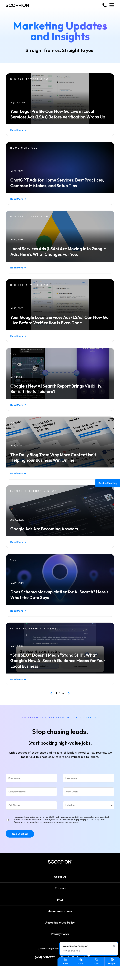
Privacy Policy (60, 934)
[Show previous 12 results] (51, 693)
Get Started (20, 834)
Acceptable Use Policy (60, 922)
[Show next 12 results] (68, 693)
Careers (60, 888)
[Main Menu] (111, 5)
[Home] (18, 5)
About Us (60, 876)
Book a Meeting (107, 482)
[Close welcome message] (114, 946)
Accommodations (60, 911)
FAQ (60, 899)
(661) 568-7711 (45, 957)
